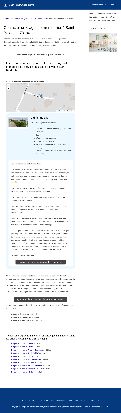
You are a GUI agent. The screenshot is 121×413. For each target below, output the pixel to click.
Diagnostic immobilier (12, 19)
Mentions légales (42, 400)
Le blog (113, 5)
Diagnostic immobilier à (26, 359)
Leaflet (58, 110)
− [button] (8, 88)
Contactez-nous (28, 400)
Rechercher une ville (99, 5)
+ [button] (8, 86)
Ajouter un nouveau (91, 400)
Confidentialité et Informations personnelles (66, 400)
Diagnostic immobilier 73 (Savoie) (34, 19)
